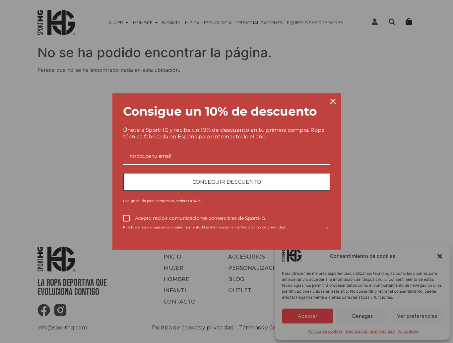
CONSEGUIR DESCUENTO (226, 182)
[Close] (333, 101)
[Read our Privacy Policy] (326, 228)
